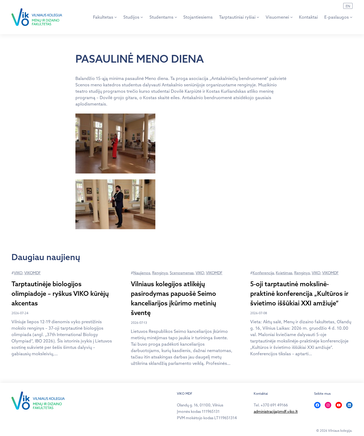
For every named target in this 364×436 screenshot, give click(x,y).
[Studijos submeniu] (141, 17)
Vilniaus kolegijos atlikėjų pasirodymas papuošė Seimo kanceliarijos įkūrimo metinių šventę (173, 298)
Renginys (160, 273)
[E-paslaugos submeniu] (351, 17)
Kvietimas (284, 273)
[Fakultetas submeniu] (115, 17)
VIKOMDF (32, 273)
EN (348, 6)
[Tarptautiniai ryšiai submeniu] (258, 17)
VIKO (18, 273)
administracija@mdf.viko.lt (276, 411)
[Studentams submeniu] (176, 17)
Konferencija (263, 273)
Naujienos (141, 273)
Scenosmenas (182, 273)
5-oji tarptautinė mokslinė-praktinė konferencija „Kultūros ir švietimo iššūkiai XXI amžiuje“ (299, 293)
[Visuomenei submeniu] (291, 17)
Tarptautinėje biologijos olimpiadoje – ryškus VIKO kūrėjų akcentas (60, 293)
